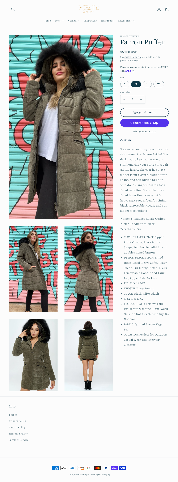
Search (13, 414)
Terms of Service (19, 439)
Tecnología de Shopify (100, 475)
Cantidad (125, 92)
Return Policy (17, 427)
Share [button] (127, 139)
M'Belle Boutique (81, 475)
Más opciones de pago (144, 131)
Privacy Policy (17, 420)
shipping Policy (18, 433)
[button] (13, 9)
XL (158, 84)
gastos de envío (132, 57)
